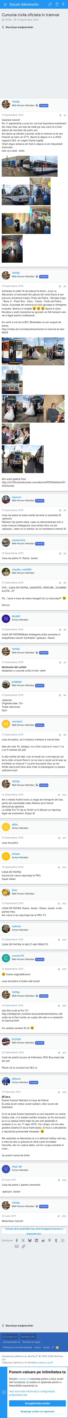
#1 (65, 115)
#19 (64, 1180)
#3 (64, 510)
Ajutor (37, 1347)
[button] (5, 4)
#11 (64, 837)
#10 (64, 795)
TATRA (8, 19)
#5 (64, 582)
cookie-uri (23, 1378)
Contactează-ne (11, 1342)
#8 (64, 695)
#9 (64, 734)
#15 (64, 969)
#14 (64, 939)
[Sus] (53, 1347)
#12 (64, 867)
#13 (64, 903)
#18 (64, 1092)
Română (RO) (28, 1336)
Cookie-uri (11, 1336)
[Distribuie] (60, 115)
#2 (64, 286)
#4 (64, 553)
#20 (64, 1216)
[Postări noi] (63, 4)
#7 (65, 662)
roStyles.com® (45, 1362)
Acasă (46, 1347)
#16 (64, 1005)
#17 (64, 1052)
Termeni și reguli (31, 1342)
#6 (64, 629)
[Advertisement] (34, 64)
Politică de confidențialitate (17, 1347)
